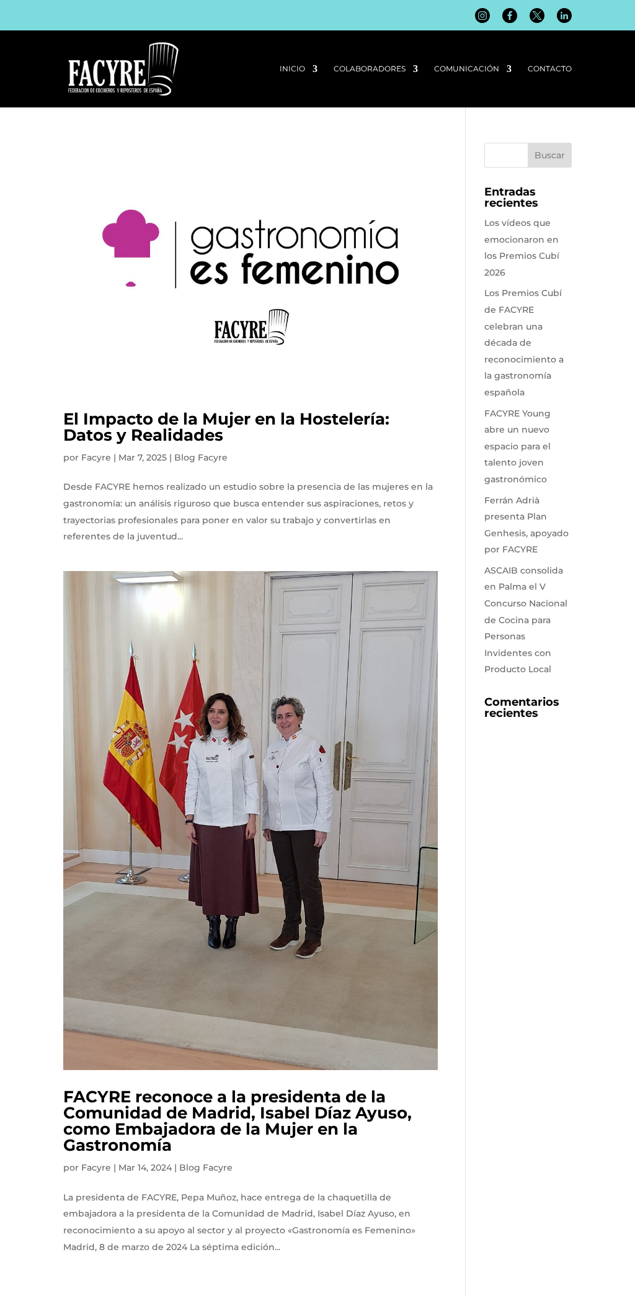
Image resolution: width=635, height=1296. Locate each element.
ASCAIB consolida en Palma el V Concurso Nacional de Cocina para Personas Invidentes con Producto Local (525, 620)
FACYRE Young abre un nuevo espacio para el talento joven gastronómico (517, 446)
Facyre (96, 457)
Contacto (550, 69)
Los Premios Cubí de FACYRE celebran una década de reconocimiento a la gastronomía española (524, 342)
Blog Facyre (201, 457)
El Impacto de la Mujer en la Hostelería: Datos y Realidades (226, 427)
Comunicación (466, 69)
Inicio (292, 69)
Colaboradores (370, 69)
